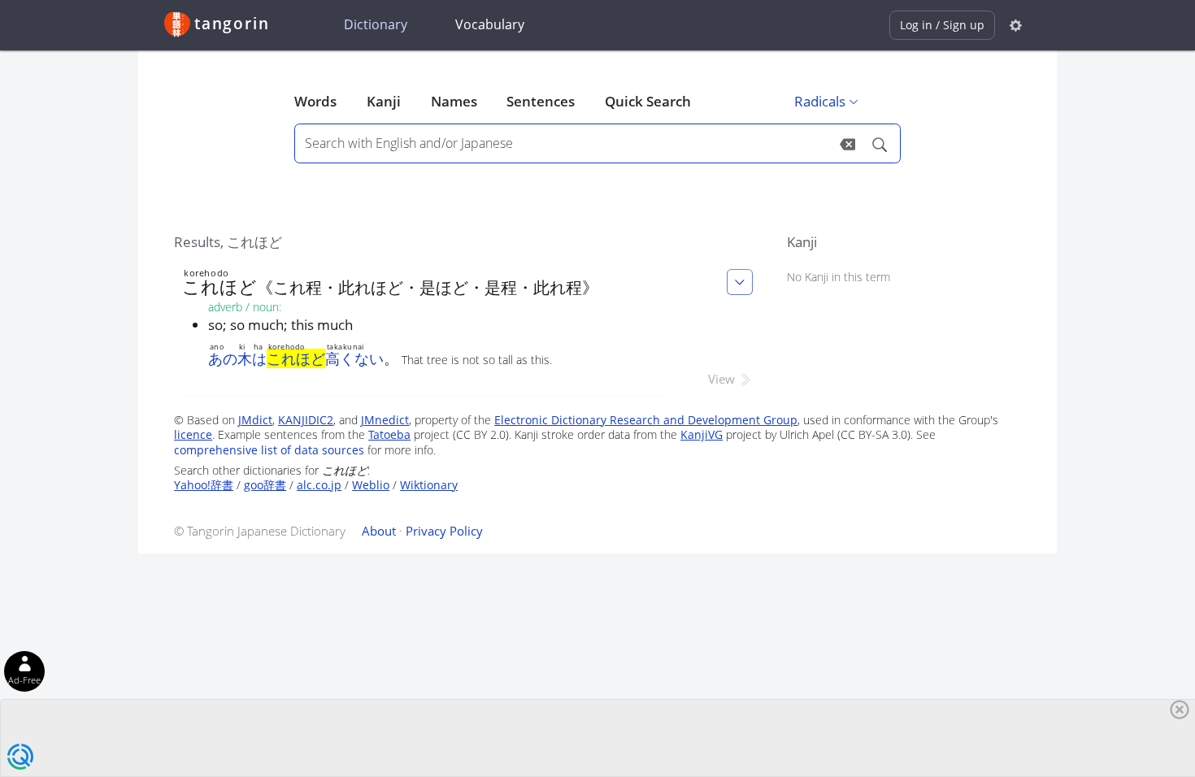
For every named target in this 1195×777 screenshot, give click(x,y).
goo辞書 (265, 485)
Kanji (384, 101)
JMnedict (385, 420)
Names (454, 101)
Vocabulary (489, 24)
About (379, 531)
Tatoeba (389, 434)
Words (315, 101)
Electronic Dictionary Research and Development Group (645, 420)
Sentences (540, 101)
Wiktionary (429, 485)
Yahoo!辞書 (203, 485)
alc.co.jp (319, 485)
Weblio (370, 485)
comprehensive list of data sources (269, 450)
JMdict (255, 420)
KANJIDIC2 (305, 420)
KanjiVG (701, 434)
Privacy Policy (444, 531)
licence (193, 434)
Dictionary (375, 24)
